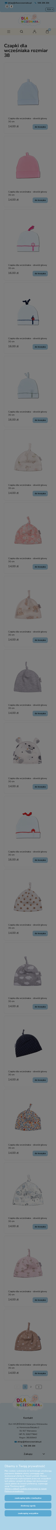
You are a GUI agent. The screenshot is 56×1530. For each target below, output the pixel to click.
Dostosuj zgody (28, 1505)
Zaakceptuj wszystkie (28, 1513)
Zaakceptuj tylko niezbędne (28, 1498)
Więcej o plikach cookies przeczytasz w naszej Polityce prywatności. (26, 1490)
